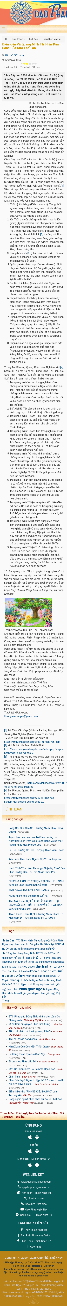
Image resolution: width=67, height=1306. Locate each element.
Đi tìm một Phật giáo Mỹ (23, 1061)
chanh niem (49, 971)
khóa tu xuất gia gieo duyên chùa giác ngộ (31, 993)
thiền (52, 984)
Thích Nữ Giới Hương (15, 55)
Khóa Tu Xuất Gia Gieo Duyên (18, 966)
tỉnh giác (48, 989)
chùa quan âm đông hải (26, 944)
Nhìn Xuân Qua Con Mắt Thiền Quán (29, 1046)
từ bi (39, 958)
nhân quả (16, 980)
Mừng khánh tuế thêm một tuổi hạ (28, 895)
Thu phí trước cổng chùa (23, 1039)
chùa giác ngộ (30, 989)
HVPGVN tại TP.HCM (52, 944)
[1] (62, 185)
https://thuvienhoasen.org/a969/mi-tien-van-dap (32, 741)
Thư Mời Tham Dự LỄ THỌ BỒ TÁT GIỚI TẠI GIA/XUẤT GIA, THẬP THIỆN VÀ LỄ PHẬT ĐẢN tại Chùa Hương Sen (35, 905)
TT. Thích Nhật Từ (26, 940)
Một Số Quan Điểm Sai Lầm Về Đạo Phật (32, 1069)
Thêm (5, 1000)
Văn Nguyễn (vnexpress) (21, 1102)
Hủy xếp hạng (21, 63)
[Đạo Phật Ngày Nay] (6, 39)
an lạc (46, 975)
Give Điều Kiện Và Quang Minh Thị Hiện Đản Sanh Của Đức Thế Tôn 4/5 (32, 63)
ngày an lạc (9, 948)
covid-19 (30, 984)
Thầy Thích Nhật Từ (35, 1229)
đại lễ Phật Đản (26, 957)
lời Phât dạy (49, 957)
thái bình (17, 971)
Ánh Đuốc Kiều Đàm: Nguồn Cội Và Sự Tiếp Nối (35, 859)
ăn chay (18, 953)
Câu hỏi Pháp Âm (14, 1117)
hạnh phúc (12, 989)
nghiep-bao (42, 984)
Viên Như (27, 1095)
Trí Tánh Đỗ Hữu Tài (49, 1061)
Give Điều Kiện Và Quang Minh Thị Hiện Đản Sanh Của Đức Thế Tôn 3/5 (30, 63)
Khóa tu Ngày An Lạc (35, 980)
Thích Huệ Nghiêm (33, 1020)
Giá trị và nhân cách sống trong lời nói (30, 1031)
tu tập (21, 984)
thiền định (8, 940)
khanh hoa (58, 961)
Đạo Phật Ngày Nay (36, 1209)
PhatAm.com (36, 1198)
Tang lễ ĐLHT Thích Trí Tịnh (40, 953)
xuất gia (42, 940)
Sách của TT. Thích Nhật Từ (36, 1215)
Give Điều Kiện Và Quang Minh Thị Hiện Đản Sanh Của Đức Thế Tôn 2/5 (27, 63)
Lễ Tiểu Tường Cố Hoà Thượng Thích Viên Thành (36, 850)
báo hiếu (46, 948)
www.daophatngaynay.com (35, 1181)
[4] (61, 367)
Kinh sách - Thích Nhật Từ (36, 1192)
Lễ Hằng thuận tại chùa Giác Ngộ (27, 1054)
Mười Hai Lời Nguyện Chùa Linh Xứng (29, 1024)
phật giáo (37, 975)
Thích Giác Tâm (47, 1039)
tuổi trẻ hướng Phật (29, 948)
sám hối (12, 957)
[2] (41, 234)
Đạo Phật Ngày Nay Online (35, 1235)
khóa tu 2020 (9, 984)
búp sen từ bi (15, 961)
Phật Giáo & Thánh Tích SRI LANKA (29, 890)
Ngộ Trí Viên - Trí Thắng (47, 1084)
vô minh (26, 975)
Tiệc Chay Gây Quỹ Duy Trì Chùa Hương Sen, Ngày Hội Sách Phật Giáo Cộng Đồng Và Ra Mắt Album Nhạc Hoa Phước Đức (36, 841)
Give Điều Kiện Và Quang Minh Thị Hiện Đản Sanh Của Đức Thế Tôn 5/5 (35, 63)
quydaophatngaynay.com (35, 1187)
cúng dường (46, 961)
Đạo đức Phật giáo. (36, 1204)
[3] (28, 253)
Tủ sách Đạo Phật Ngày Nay (17, 1113)
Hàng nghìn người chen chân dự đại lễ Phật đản (35, 1099)
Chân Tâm (14, 1076)
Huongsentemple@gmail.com (21, 716)
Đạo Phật (35, 1246)
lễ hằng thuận (54, 980)
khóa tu (35, 971)
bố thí (27, 961)
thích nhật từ (46, 966)
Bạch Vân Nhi (29, 1076)
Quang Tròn (54, 1054)
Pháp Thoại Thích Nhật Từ (35, 1241)
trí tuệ (34, 961)
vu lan (26, 971)
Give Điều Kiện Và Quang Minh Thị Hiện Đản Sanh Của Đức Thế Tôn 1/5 (24, 63)
